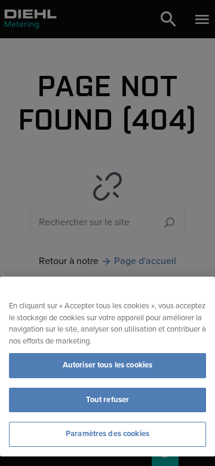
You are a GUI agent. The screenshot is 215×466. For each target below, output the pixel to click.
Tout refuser (108, 399)
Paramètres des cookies (107, 434)
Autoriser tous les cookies (107, 365)
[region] (107, 366)
